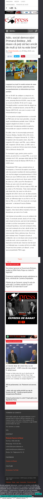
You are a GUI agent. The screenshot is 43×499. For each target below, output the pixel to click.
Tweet (20, 259)
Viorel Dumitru (13, 51)
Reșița (17, 1)
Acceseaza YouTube (12, 470)
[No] (33, 496)
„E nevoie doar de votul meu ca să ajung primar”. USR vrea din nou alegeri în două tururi (21, 368)
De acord (38, 494)
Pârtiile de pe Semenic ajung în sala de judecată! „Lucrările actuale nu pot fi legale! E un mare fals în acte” (20, 284)
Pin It (9, 262)
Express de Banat (11, 461)
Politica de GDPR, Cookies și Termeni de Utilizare (16, 496)
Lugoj (23, 1)
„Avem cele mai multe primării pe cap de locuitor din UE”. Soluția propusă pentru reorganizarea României (19, 392)
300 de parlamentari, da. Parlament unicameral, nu (21, 385)
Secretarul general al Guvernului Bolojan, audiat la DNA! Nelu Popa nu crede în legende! (21, 270)
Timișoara (9, 1)
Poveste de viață (22, 4)
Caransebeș (10, 4)
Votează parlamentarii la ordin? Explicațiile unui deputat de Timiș (21, 399)
